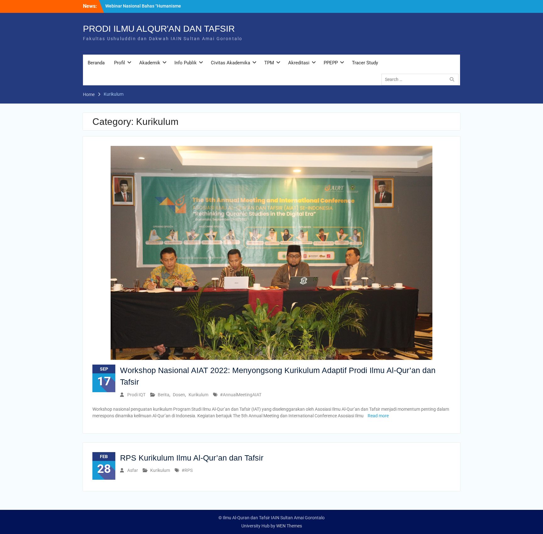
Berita (163, 394)
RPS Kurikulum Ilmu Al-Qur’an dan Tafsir (191, 457)
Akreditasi (299, 63)
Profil (119, 63)
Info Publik (185, 63)
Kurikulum (198, 394)
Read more (378, 415)
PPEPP (331, 63)
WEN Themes (289, 525)
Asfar (132, 470)
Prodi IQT (136, 394)
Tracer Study (365, 63)
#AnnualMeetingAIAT (240, 394)
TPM (269, 63)
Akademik (149, 63)
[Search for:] (421, 79)
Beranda (96, 63)
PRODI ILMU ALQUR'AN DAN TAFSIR (159, 29)
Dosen (179, 394)
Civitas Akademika (230, 63)
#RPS (187, 470)
